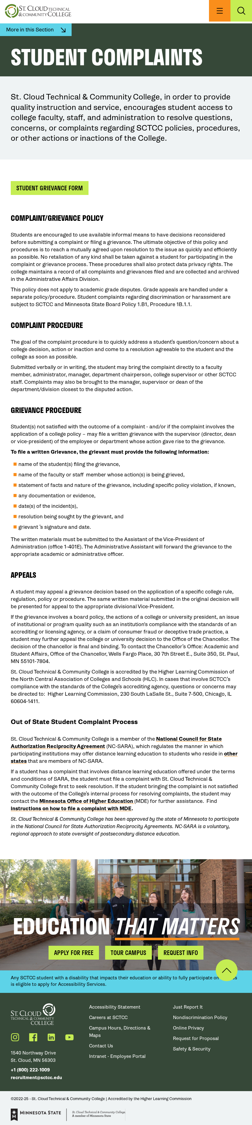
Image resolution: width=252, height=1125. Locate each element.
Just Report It (188, 1007)
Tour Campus (128, 952)
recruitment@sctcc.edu (36, 1078)
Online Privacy (188, 1028)
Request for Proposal (196, 1038)
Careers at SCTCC (108, 1017)
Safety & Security (192, 1049)
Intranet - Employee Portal (117, 1056)
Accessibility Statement (114, 1007)
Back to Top (227, 970)
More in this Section (30, 29)
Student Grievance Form (49, 187)
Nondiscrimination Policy (200, 1017)
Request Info (180, 952)
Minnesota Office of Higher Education (86, 801)
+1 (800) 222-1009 (30, 1070)
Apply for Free (73, 952)
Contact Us (101, 1046)
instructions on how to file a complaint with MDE (71, 808)
